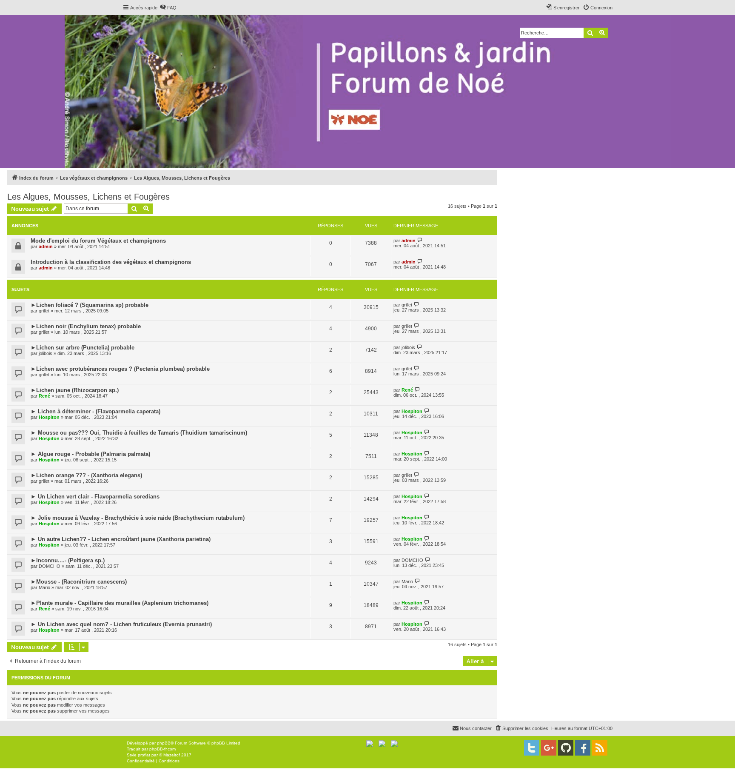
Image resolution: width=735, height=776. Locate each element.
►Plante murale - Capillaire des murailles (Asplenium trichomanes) (119, 603)
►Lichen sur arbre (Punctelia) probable (82, 347)
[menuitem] (168, 8)
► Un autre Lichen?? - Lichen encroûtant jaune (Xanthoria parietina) (121, 539)
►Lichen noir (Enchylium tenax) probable (86, 326)
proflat (144, 755)
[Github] (565, 748)
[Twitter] (531, 748)
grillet (44, 310)
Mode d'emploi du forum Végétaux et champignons (98, 241)
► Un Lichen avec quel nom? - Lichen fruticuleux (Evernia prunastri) (121, 624)
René (44, 395)
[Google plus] (548, 748)
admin (46, 246)
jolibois (45, 353)
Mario (44, 587)
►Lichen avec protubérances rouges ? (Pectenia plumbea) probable (120, 369)
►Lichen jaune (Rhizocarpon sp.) (75, 390)
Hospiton (49, 417)
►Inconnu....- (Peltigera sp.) (68, 560)
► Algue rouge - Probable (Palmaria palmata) (90, 454)
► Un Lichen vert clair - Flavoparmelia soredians (95, 496)
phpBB (164, 743)
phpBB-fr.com (162, 749)
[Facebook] (582, 748)
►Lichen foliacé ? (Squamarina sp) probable (89, 305)
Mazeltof (171, 755)
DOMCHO (49, 566)
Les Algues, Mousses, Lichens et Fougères (88, 196)
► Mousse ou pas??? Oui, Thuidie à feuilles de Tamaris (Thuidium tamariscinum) (139, 433)
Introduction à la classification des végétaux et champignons (111, 262)
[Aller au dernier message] (420, 240)
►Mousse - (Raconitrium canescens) (79, 581)
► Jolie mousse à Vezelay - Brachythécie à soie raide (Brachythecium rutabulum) (138, 518)
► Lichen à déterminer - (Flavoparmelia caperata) (95, 411)
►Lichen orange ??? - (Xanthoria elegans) (86, 475)
